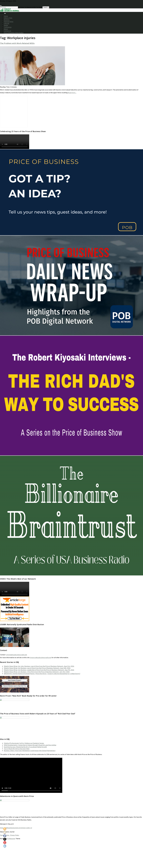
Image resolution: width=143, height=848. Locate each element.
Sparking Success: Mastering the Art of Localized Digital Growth (25, 747)
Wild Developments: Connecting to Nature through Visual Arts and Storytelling (30, 745)
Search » (45, 7)
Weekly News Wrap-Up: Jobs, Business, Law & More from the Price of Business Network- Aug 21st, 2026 (39, 666)
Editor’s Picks (8, 18)
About (6, 29)
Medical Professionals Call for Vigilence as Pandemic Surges (24, 743)
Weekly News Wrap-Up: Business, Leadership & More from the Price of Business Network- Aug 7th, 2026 (39, 670)
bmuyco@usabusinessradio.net (40, 657)
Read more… (72, 92)
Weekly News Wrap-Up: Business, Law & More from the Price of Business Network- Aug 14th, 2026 (37, 668)
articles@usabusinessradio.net (16, 655)
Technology (7, 27)
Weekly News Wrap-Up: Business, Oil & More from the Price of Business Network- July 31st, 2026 (37, 672)
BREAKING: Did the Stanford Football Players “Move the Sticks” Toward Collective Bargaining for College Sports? (42, 673)
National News (8, 22)
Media (6, 25)
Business (7, 20)
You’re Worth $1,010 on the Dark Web (16, 749)
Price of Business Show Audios (13, 33)
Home (6, 16)
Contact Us (7, 31)
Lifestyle (6, 23)
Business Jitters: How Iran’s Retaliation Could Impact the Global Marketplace (29, 750)
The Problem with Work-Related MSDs (17, 43)
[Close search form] (1, 5)
